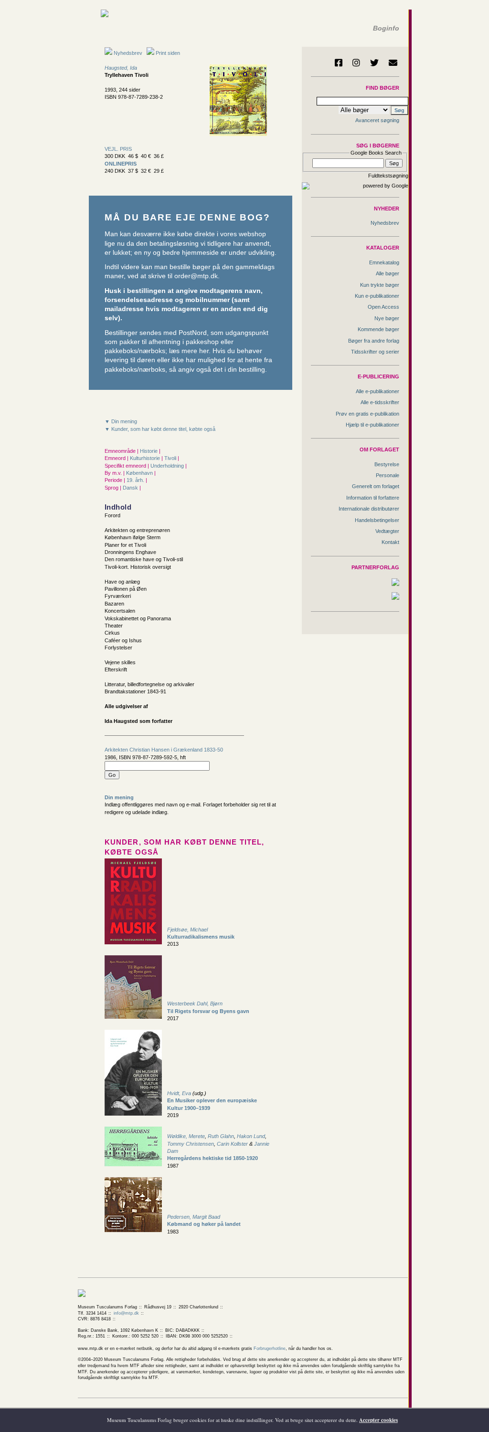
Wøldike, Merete (186, 1136)
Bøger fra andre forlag (373, 341)
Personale (387, 475)
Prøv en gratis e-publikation (367, 414)
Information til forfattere (372, 498)
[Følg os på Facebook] (338, 62)
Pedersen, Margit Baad (193, 1217)
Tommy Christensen (190, 1144)
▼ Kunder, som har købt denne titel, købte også (160, 429)
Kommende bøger (378, 329)
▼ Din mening (121, 421)
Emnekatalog (384, 262)
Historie (149, 451)
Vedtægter (387, 531)
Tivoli (171, 458)
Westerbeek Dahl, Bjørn (195, 1003)
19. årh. (136, 480)
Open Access (383, 307)
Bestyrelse (386, 464)
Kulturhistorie (145, 458)
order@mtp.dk (196, 276)
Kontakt (390, 542)
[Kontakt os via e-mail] (393, 62)
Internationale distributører (369, 509)
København (140, 473)
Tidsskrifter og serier (375, 352)
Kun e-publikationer (377, 296)
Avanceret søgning (377, 120)
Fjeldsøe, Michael (187, 929)
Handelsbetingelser (377, 520)
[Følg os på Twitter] (374, 62)
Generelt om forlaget (375, 486)
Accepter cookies (378, 1420)
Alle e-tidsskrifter (380, 402)
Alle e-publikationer (377, 391)
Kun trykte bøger (379, 285)
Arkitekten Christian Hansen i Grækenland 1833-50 (164, 750)
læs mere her (189, 351)
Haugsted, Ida (121, 68)
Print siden (167, 53)
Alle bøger (387, 273)
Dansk (131, 488)
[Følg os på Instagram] (356, 62)
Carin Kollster (232, 1144)
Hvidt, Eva (179, 1093)
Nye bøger (386, 318)
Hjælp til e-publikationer (372, 425)
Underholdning (167, 466)
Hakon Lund (251, 1136)
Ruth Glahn (221, 1136)
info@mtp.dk (126, 1313)
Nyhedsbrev (127, 53)
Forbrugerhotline (270, 1348)
